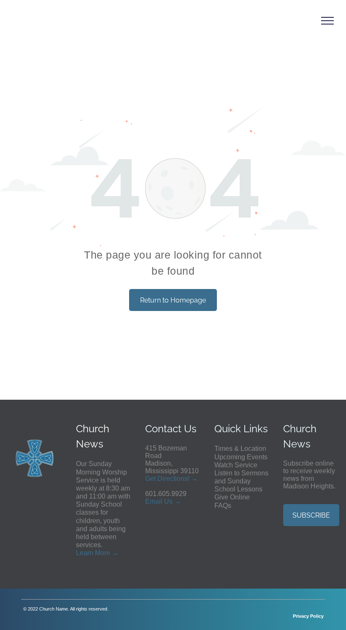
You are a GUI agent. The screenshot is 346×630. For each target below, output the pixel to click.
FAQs (222, 505)
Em (150, 501)
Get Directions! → (171, 478)
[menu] (327, 21)
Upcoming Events (241, 457)
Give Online (232, 497)
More (102, 552)
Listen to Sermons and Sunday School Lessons (241, 481)
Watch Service (235, 465)
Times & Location (240, 448)
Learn (84, 552)
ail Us (164, 501)
